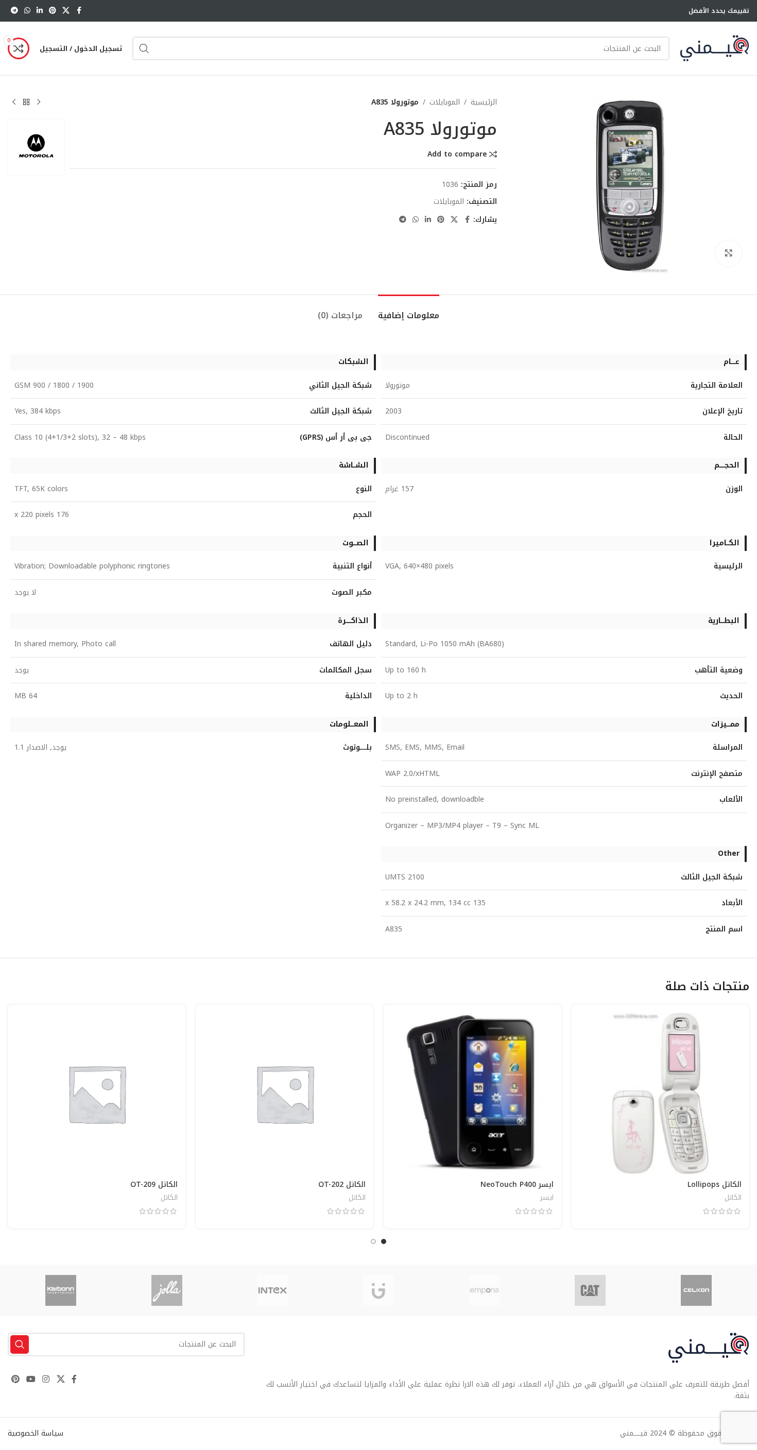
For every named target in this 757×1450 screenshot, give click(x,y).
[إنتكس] (272, 1290)
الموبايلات (444, 102)
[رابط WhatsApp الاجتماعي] (27, 11)
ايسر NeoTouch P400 (517, 1185)
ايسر (547, 1197)
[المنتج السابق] (38, 102)
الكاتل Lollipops (714, 1185)
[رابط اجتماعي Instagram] (46, 1380)
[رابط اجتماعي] (66, 11)
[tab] (408, 310)
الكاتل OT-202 (342, 1185)
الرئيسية (484, 102)
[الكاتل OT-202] (284, 1093)
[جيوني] (378, 1290)
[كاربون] (61, 1290)
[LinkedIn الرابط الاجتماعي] (39, 11)
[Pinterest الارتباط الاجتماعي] (52, 11)
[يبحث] (144, 48)
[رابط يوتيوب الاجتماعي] (31, 1380)
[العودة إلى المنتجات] (26, 102)
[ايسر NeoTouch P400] (472, 1093)
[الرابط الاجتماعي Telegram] (14, 11)
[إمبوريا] (485, 1290)
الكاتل (733, 1197)
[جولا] (167, 1290)
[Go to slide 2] (373, 1241)
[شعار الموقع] (714, 48)
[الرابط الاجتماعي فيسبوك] (79, 11)
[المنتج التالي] (14, 102)
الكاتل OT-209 (154, 1185)
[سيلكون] (696, 1290)
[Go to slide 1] (383, 1241)
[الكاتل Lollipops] (660, 1093)
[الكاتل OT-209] (96, 1093)
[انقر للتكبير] (729, 253)
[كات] (591, 1290)
